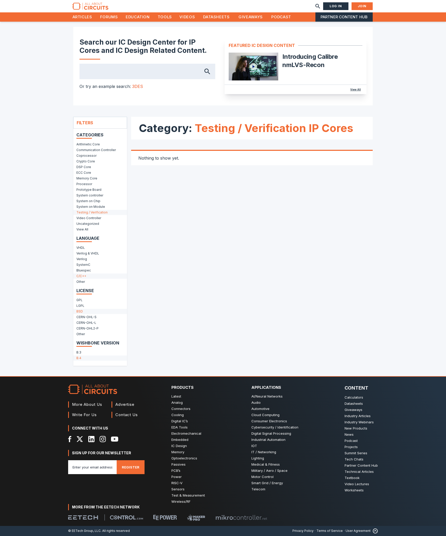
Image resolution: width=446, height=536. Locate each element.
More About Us (87, 404)
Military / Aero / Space (269, 470)
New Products (356, 428)
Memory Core (86, 178)
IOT (254, 446)
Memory (177, 452)
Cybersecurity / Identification (274, 427)
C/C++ (81, 276)
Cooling (177, 415)
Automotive (260, 409)
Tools (165, 16)
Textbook (352, 478)
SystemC (83, 265)
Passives (178, 464)
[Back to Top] (374, 531)
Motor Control (262, 477)
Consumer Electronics (269, 421)
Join (362, 6)
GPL (79, 300)
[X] (80, 439)
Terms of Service (329, 531)
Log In (336, 6)
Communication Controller (96, 150)
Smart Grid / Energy (267, 483)
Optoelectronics (184, 458)
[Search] (317, 6)
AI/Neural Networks (267, 396)
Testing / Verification (92, 212)
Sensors (178, 489)
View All (355, 89)
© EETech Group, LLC (84, 531)
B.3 (78, 352)
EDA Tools (179, 427)
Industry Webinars (359, 422)
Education (138, 16)
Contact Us (126, 414)
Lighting (257, 458)
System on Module (90, 207)
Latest (176, 396)
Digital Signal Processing (271, 433)
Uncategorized (87, 224)
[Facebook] (69, 439)
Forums (109, 16)
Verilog (81, 259)
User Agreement (358, 531)
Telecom (258, 489)
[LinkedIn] (91, 439)
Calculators (354, 397)
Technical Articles (359, 471)
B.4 (78, 358)
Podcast (281, 16)
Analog (177, 402)
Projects (351, 447)
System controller (89, 195)
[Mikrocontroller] (241, 517)
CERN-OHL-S (86, 317)
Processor (84, 184)
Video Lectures (357, 484)
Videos (187, 16)
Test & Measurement (188, 495)
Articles (82, 16)
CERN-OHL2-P (87, 328)
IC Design (179, 446)
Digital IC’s (179, 421)
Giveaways (250, 16)
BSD (79, 311)
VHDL (80, 248)
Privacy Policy (303, 531)
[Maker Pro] (196, 517)
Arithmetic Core (88, 144)
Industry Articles (358, 416)
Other (80, 282)
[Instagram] (103, 439)
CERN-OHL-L (86, 323)
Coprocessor (86, 156)
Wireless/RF (180, 501)
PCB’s (175, 470)
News (349, 434)
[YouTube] (114, 439)
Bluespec (83, 270)
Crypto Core (85, 161)
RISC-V (176, 483)
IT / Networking (263, 452)
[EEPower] (165, 517)
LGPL (80, 306)
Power (176, 477)
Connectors (180, 409)
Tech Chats (354, 459)
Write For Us (84, 414)
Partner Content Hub (344, 16)
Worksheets (354, 490)
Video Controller (88, 218)
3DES (137, 86)
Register (130, 467)
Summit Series (356, 453)
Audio (256, 402)
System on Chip (88, 201)
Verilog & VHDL (87, 253)
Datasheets (216, 16)
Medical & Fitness (265, 464)
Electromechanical (186, 433)
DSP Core (83, 167)
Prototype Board (88, 190)
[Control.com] (126, 517)
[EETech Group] (83, 517)
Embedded (179, 440)
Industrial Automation (268, 440)
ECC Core (83, 173)
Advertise (124, 404)
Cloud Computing (265, 415)
